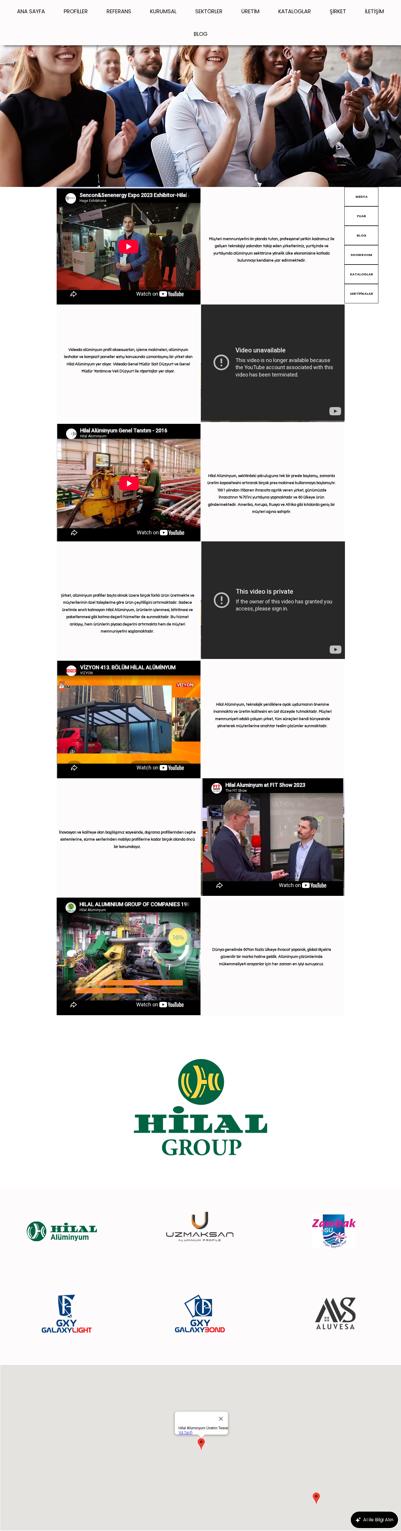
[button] (163, 11)
